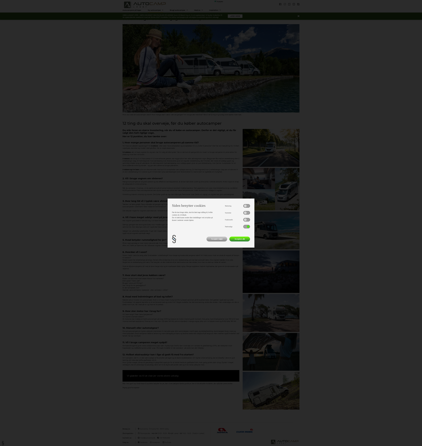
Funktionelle (229, 220)
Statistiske (228, 213)
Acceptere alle (240, 239)
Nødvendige (228, 226)
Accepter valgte (217, 239)
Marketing (228, 206)
